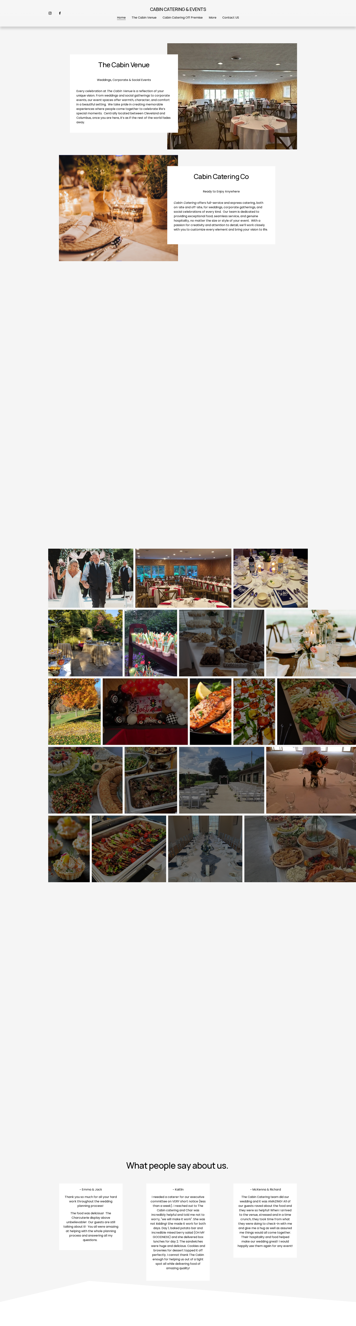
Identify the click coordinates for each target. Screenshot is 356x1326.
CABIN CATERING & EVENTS (178, 9)
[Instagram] (50, 13)
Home (121, 17)
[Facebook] (60, 13)
